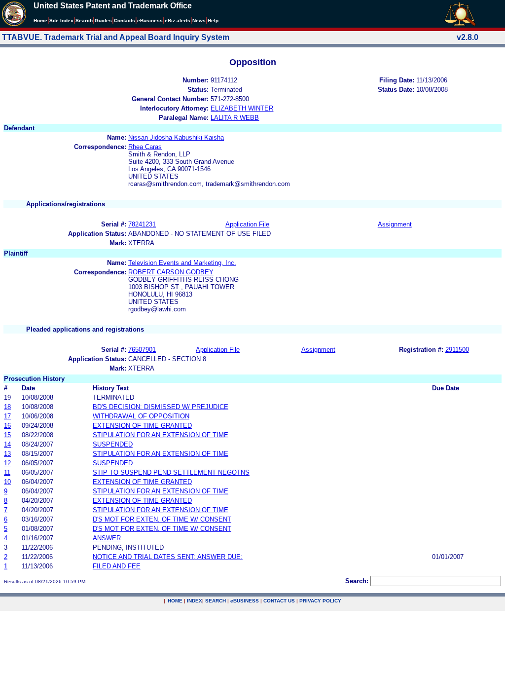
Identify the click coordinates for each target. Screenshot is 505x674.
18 (7, 407)
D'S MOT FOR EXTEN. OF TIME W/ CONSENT (162, 519)
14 (7, 444)
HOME (175, 600)
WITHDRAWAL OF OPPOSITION (141, 416)
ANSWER (107, 538)
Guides (103, 20)
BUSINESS (244, 600)
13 (7, 453)
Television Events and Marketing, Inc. (182, 262)
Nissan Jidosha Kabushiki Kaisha (176, 137)
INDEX (194, 600)
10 (7, 482)
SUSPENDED (113, 444)
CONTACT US (279, 600)
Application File (247, 224)
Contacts (124, 20)
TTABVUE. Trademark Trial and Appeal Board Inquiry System (115, 37)
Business (150, 20)
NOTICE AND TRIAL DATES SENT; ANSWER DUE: (168, 557)
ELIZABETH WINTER (242, 108)
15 (7, 435)
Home (40, 20)
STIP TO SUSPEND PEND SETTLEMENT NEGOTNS (171, 472)
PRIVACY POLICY (320, 600)
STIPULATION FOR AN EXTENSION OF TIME (160, 435)
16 (7, 425)
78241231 (142, 224)
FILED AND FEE (117, 566)
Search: (356, 581)
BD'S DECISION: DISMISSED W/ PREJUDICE (160, 407)
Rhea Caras (145, 146)
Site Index (61, 20)
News (199, 20)
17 (7, 416)
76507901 (142, 349)
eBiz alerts (177, 20)
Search (84, 20)
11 (7, 472)
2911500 (457, 349)
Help (213, 20)
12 (7, 463)
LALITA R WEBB (235, 117)
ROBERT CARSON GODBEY (171, 272)
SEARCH (215, 600)
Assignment (395, 224)
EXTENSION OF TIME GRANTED (142, 425)
